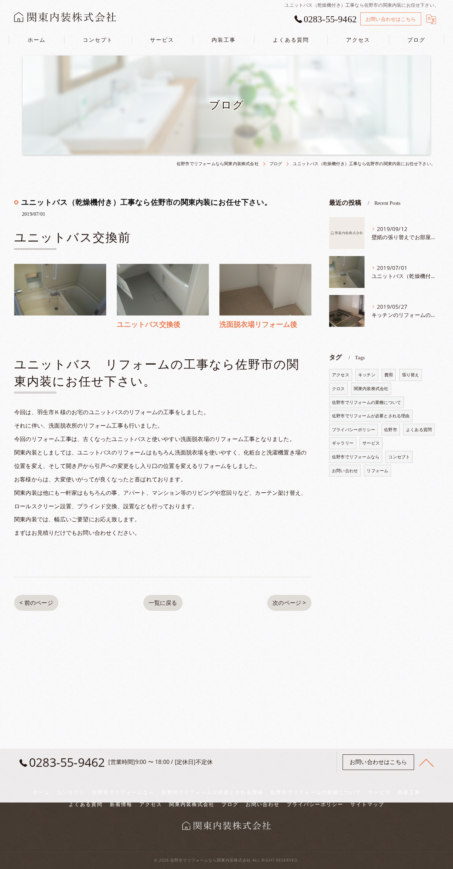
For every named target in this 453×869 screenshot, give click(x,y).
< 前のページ (36, 603)
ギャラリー (343, 443)
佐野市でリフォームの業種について (366, 402)
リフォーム (377, 471)
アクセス (340, 375)
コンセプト (399, 457)
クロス (338, 389)
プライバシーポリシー (353, 430)
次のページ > (289, 603)
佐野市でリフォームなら (355, 457)
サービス (371, 443)
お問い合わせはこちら (391, 19)
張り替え (410, 375)
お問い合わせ (345, 471)
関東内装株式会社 (371, 389)
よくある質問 (419, 430)
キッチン (366, 375)
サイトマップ (367, 804)
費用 (388, 375)
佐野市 (390, 430)
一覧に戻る (163, 603)
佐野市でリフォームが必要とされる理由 (371, 416)
